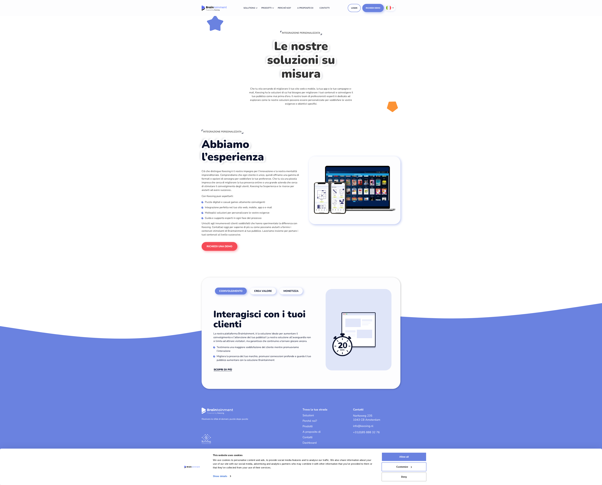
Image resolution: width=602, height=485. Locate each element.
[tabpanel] (303, 330)
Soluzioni (308, 415)
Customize (402, 466)
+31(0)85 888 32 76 (366, 432)
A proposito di (305, 8)
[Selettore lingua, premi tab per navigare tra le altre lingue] (390, 8)
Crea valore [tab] (263, 291)
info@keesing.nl (363, 426)
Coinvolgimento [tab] (231, 291)
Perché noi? (284, 8)
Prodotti (266, 8)
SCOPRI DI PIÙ (223, 369)
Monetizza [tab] (290, 291)
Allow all (404, 456)
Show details (220, 476)
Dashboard (310, 442)
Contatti (324, 8)
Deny (404, 476)
